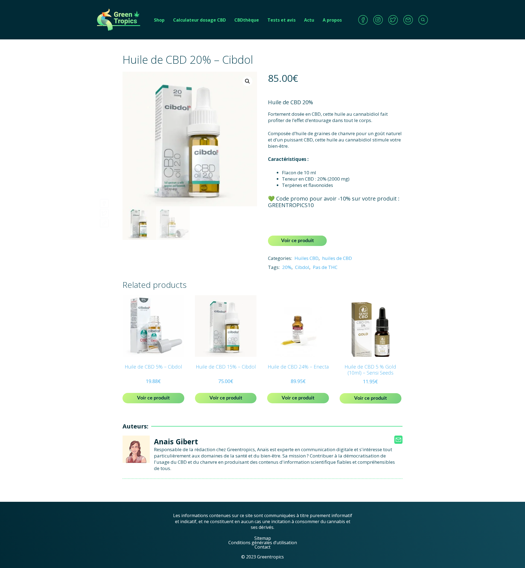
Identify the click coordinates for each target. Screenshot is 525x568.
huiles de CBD (337, 258)
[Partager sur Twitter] (104, 211)
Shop (159, 20)
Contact (262, 547)
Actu (309, 20)
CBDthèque (246, 20)
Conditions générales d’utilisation (262, 542)
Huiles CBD (306, 258)
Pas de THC (325, 267)
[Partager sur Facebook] (104, 202)
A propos (332, 20)
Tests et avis (281, 20)
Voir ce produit (297, 240)
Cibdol (302, 267)
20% (286, 267)
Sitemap (262, 538)
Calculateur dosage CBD (199, 20)
